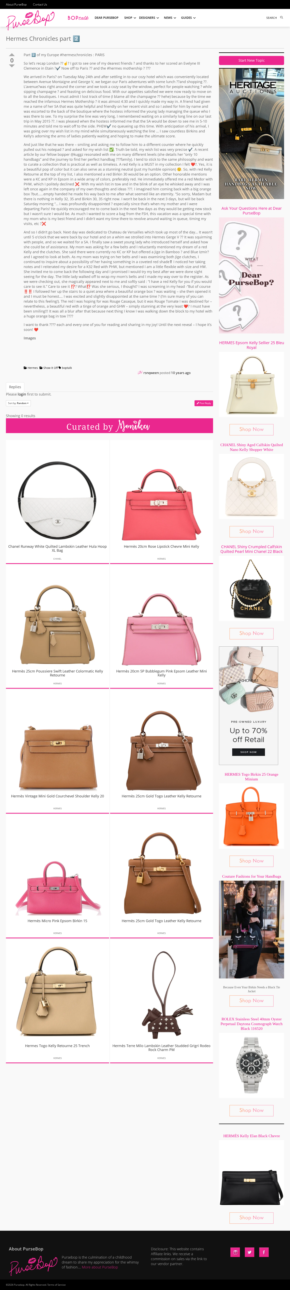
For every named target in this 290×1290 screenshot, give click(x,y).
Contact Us (40, 4)
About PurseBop (16, 4)
